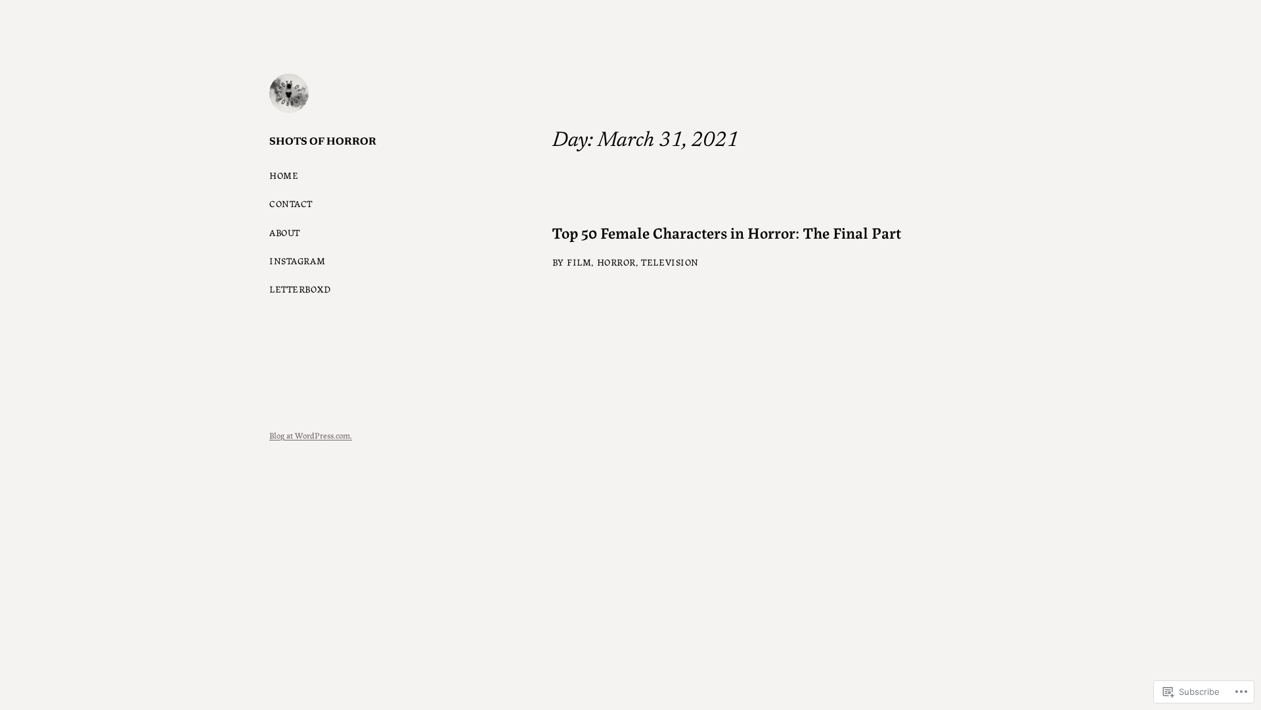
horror (616, 261)
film (579, 261)
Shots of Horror (322, 142)
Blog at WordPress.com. (310, 435)
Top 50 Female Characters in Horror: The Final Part (726, 232)
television (670, 261)
